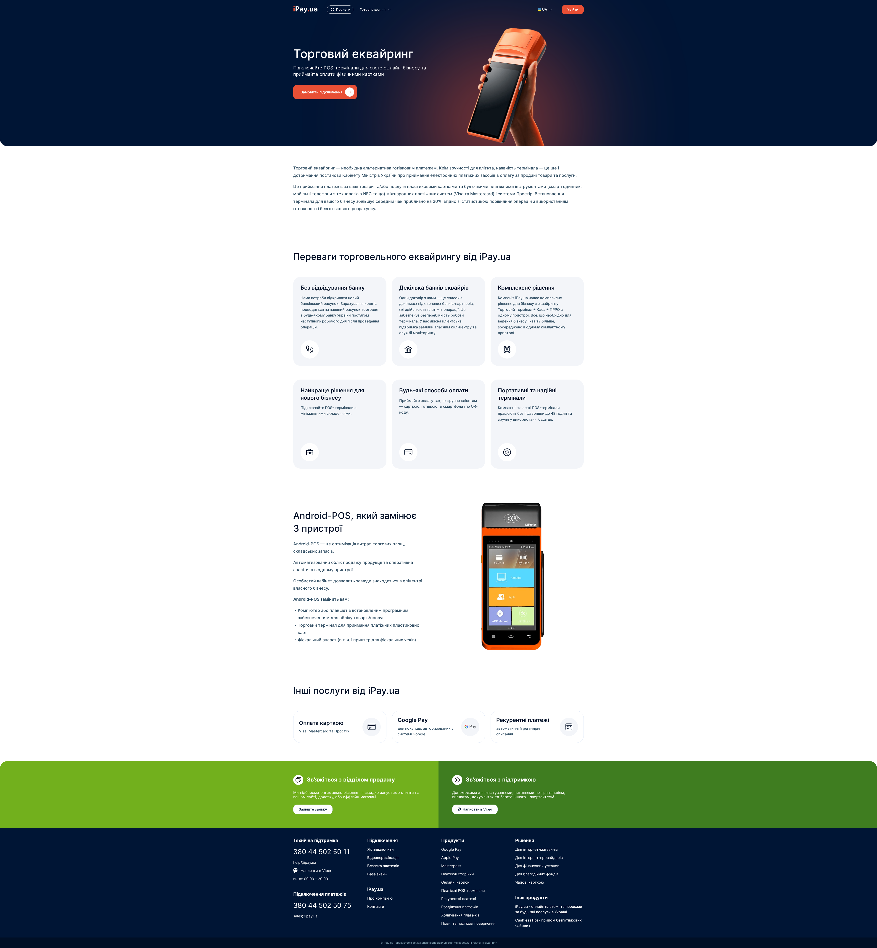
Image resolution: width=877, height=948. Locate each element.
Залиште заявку (313, 809)
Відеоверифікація (383, 857)
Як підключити (380, 849)
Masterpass (451, 865)
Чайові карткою (529, 882)
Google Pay (451, 849)
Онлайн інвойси (455, 882)
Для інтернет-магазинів (536, 849)
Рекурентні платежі (458, 898)
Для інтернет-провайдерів (539, 857)
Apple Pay (450, 857)
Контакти (375, 906)
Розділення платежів (459, 907)
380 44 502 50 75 (322, 905)
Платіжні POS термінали (463, 890)
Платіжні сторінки (457, 874)
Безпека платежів (383, 865)
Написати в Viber (316, 870)
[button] (340, 9)
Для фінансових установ (537, 865)
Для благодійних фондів (536, 874)
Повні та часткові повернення (468, 923)
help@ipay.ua (304, 862)
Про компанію (380, 898)
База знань (377, 874)
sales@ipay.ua (305, 916)
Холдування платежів (460, 915)
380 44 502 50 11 (321, 852)
